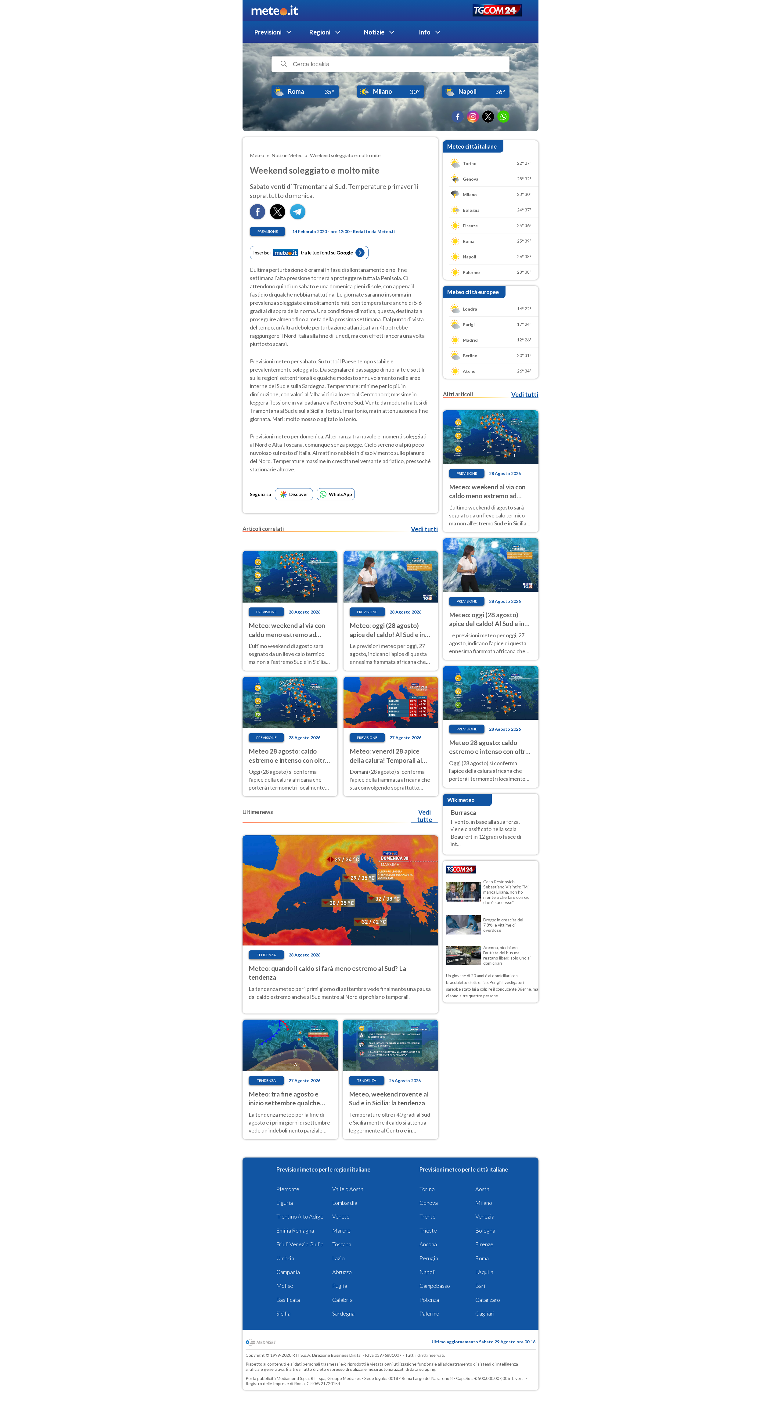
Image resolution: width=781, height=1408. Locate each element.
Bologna (485, 1230)
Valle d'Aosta (347, 1189)
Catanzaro (487, 1299)
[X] (488, 116)
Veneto (341, 1216)
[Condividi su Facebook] (257, 217)
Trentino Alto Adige (299, 1216)
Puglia (339, 1285)
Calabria (342, 1299)
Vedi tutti (424, 529)
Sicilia (283, 1313)
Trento (427, 1216)
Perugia (428, 1258)
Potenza (429, 1299)
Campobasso (434, 1285)
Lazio (338, 1258)
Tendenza (266, 954)
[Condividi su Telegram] (297, 217)
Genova (428, 1202)
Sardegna (343, 1313)
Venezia (484, 1216)
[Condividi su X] (277, 217)
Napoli (427, 1272)
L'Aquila (484, 1272)
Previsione (267, 231)
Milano (483, 1202)
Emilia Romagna (295, 1230)
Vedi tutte (424, 815)
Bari (480, 1285)
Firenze (484, 1244)
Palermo (429, 1313)
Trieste (428, 1230)
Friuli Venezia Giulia (299, 1244)
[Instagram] (473, 116)
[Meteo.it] (274, 10)
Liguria (284, 1202)
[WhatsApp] (503, 116)
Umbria (285, 1258)
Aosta (482, 1189)
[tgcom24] (497, 10)
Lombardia (344, 1202)
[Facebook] (458, 116)
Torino (427, 1189)
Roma (482, 1258)
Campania (288, 1272)
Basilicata (288, 1299)
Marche (341, 1230)
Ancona (428, 1244)
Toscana (341, 1244)
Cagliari (485, 1313)
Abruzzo (342, 1272)
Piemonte (287, 1189)
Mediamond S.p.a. (293, 1378)
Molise (284, 1285)
